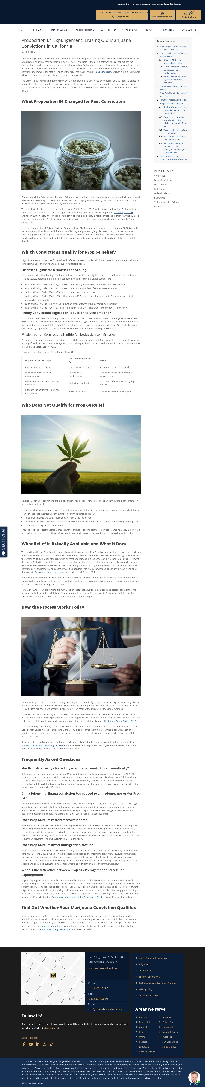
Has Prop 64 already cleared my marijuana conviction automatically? (175, 110)
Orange (143, 1036)
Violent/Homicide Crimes (166, 202)
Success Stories (131, 30)
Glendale (143, 1027)
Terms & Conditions (149, 995)
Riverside (143, 1041)
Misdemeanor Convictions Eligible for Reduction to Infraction (175, 79)
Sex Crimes (159, 197)
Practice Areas (58, 30)
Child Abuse (160, 175)
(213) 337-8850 (98, 999)
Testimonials (166, 30)
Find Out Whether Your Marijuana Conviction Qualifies (173, 158)
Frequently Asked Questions (172, 103)
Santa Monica (169, 1046)
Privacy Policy (145, 989)
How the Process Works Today (173, 99)
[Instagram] (44, 1044)
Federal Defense (162, 193)
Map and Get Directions (103, 968)
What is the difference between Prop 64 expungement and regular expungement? (175, 148)
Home (20, 30)
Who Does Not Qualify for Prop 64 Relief (173, 88)
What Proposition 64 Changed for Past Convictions (173, 48)
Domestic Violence (163, 180)
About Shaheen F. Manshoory (154, 958)
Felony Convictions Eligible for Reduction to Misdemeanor (175, 69)
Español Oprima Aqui (162, 16)
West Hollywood (147, 1051)
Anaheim (143, 1017)
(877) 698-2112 (98, 988)
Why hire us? (108, 30)
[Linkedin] (37, 1044)
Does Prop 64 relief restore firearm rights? (175, 131)
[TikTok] (51, 1044)
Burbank (166, 1017)
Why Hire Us (145, 964)
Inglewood (167, 1027)
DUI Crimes (160, 189)
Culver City (167, 1022)
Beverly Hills (145, 1022)
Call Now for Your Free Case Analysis (157, 983)
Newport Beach (170, 1031)
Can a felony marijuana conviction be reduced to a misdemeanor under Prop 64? (175, 122)
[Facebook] (23, 1044)
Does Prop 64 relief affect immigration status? (174, 138)
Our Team (35, 30)
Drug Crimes (160, 184)
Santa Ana (144, 1046)
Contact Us (189, 30)
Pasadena (167, 1036)
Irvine (142, 1031)
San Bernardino (170, 1041)
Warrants (159, 206)
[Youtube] (30, 1044)
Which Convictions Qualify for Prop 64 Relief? (173, 55)
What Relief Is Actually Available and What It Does (174, 95)
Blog (149, 30)
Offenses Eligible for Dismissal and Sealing (172, 61)
